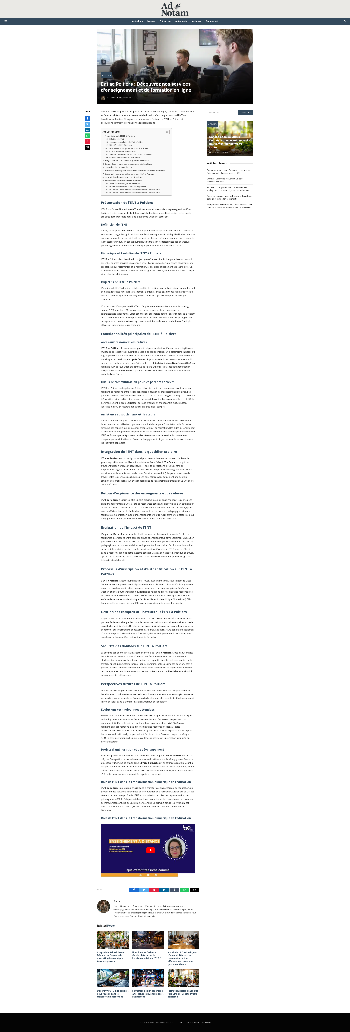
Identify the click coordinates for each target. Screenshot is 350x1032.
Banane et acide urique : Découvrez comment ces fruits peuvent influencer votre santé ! (229, 142)
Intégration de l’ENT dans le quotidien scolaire (126, 160)
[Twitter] (87, 124)
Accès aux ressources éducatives (122, 151)
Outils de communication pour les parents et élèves (130, 154)
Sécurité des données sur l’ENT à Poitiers (123, 177)
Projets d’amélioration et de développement (127, 186)
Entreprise (165, 21)
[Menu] (6, 21)
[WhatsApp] (87, 135)
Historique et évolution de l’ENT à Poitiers (126, 142)
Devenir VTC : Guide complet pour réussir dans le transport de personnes (113, 993)
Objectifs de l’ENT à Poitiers (120, 145)
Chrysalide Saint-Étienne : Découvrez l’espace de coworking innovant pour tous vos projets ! (111, 957)
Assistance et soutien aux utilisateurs (124, 157)
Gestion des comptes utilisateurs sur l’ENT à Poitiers (129, 174)
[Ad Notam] (175, 9)
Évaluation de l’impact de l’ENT (119, 167)
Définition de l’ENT (116, 139)
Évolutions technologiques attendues (124, 183)
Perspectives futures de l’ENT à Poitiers (123, 180)
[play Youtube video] (150, 850)
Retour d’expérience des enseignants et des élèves (128, 164)
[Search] (344, 21)
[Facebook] (87, 118)
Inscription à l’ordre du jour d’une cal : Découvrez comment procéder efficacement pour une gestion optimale (182, 958)
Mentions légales (203, 1022)
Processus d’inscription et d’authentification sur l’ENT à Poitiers (134, 170)
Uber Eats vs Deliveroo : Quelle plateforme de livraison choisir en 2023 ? (146, 955)
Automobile (181, 21)
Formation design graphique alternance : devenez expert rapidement (148, 993)
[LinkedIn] (87, 130)
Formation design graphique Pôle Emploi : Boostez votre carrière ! (183, 993)
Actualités (137, 21)
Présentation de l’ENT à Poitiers (119, 136)
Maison (151, 21)
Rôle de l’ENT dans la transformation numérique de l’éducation (135, 189)
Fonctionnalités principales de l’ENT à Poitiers (126, 148)
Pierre (116, 901)
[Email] (87, 147)
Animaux (196, 21)
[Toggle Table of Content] (166, 132)
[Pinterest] (87, 141)
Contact (180, 1022)
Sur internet (212, 21)
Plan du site (190, 1022)
